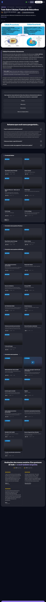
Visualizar (23, 35)
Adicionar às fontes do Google (28, 12)
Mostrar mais (4, 17)
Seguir (19, 12)
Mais (6, 219)
